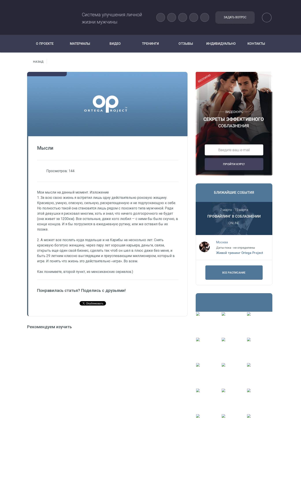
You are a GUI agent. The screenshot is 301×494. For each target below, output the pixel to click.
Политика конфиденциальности (122, 477)
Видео (115, 44)
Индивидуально (221, 44)
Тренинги (150, 44)
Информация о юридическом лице (124, 470)
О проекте (45, 44)
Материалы (80, 44)
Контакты (256, 44)
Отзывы (185, 44)
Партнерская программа (117, 483)
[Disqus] (107, 390)
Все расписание (233, 272)
